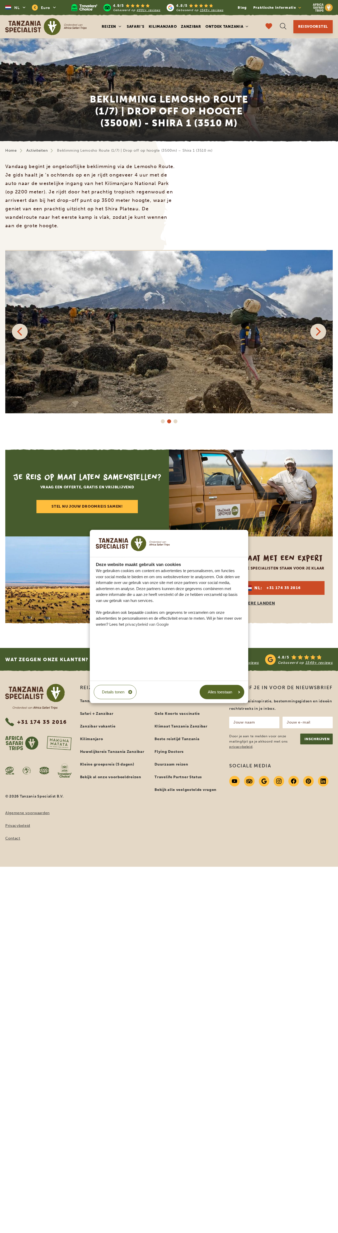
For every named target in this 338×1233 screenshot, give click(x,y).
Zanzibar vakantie (98, 726)
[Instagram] (279, 781)
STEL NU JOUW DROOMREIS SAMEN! (87, 506)
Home (11, 150)
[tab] (162, 421)
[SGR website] (9, 770)
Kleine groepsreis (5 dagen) (107, 764)
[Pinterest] (308, 781)
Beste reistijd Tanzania (176, 739)
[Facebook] (293, 781)
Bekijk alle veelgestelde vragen (185, 789)
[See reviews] (262, 659)
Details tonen (113, 692)
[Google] (264, 781)
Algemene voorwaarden (27, 813)
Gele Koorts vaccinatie (177, 713)
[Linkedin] (323, 781)
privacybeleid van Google (147, 624)
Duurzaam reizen (171, 764)
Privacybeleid (17, 825)
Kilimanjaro (163, 26)
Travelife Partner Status (178, 777)
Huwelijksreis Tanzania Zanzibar (112, 751)
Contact (12, 838)
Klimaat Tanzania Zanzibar (181, 726)
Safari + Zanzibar (97, 713)
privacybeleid (240, 747)
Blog (242, 7)
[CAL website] (27, 770)
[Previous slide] (20, 332)
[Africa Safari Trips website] (21, 743)
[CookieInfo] (133, 543)
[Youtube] (234, 781)
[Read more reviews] (147, 7)
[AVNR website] (44, 770)
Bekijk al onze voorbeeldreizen (110, 777)
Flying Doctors (169, 751)
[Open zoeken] (283, 26)
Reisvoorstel (313, 26)
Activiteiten (37, 150)
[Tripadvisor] (249, 781)
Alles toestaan (220, 692)
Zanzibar (191, 26)
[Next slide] (318, 332)
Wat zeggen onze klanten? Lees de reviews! (72, 659)
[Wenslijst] (269, 26)
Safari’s (135, 26)
